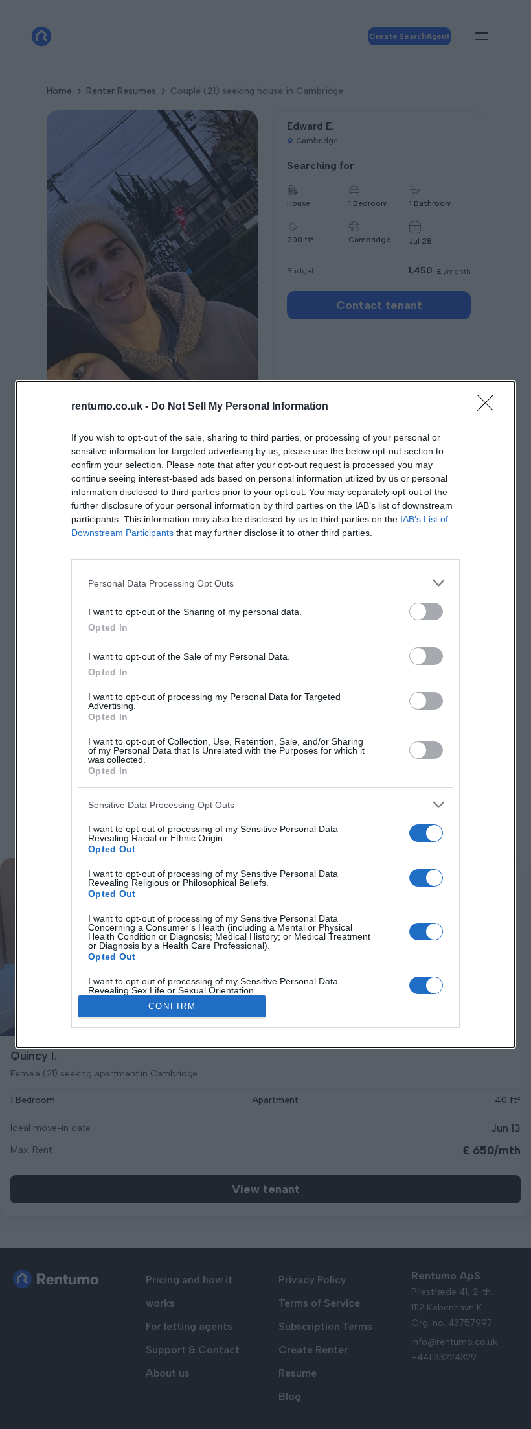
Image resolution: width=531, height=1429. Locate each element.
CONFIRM (172, 1006)
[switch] (426, 611)
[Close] (489, 407)
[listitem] (265, 583)
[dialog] (265, 714)
